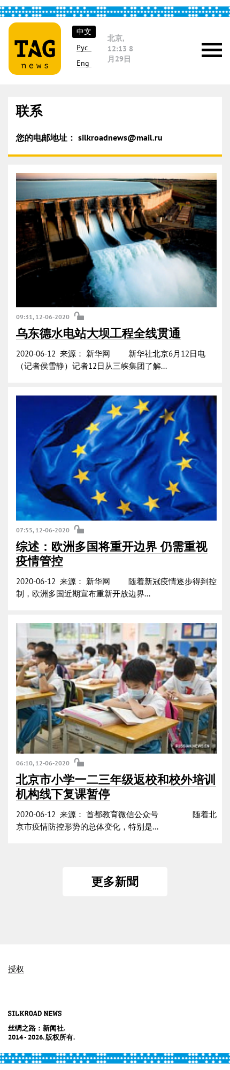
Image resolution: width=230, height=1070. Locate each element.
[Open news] (116, 240)
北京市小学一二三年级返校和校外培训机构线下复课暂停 (116, 786)
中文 (83, 31)
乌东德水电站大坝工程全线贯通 (98, 332)
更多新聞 (115, 881)
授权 (16, 969)
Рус (82, 48)
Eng (82, 63)
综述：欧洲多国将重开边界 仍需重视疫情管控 (112, 553)
